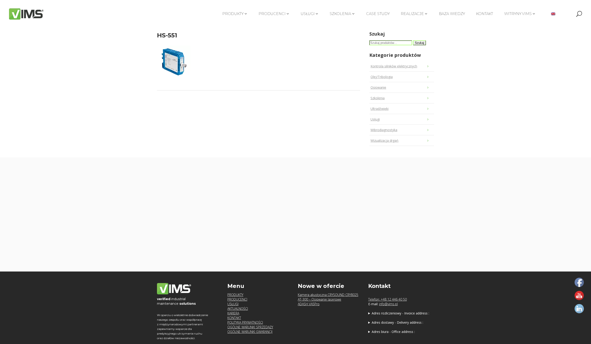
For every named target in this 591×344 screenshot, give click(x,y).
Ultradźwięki (380, 108)
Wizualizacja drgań (384, 140)
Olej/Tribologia (382, 77)
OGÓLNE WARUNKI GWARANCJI (249, 331)
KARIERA (233, 313)
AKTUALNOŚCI (237, 308)
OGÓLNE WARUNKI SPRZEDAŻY (250, 327)
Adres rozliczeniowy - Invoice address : (400, 313)
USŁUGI (232, 304)
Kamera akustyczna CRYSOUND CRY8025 (328, 295)
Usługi (375, 119)
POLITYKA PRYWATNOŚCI (245, 322)
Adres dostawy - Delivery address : (397, 322)
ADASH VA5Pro (309, 304)
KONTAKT (234, 318)
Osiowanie (378, 87)
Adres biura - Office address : (393, 331)
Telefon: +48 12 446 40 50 (387, 299)
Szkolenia (378, 98)
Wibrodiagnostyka (384, 130)
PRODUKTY (235, 295)
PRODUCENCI (237, 299)
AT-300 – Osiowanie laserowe (319, 299)
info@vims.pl (388, 304)
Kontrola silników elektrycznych (394, 66)
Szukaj (419, 43)
